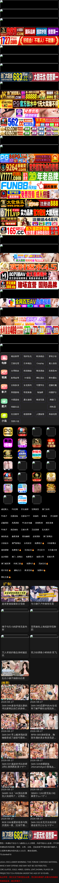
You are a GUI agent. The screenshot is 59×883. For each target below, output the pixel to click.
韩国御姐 (28, 370)
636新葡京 (52, 543)
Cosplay (40, 363)
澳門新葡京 (16, 543)
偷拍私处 (5, 536)
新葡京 (44, 516)
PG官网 (15, 509)
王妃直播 (35, 529)
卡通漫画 (15, 399)
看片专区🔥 (6, 570)
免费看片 (29, 556)
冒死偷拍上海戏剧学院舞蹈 (43, 628)
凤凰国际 (15, 523)
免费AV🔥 (41, 570)
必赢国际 (5, 523)
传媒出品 (15, 406)
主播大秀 (24, 529)
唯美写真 (40, 399)
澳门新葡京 (47, 536)
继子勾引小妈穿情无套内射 (14, 628)
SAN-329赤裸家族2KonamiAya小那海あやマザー (43, 766)
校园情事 (28, 414)
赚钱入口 (17, 570)
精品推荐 (15, 356)
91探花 (28, 377)
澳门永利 (45, 509)
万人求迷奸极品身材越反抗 (14, 654)
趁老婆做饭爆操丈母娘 (13, 603)
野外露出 (53, 377)
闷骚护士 (53, 392)
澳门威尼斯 (5, 563)
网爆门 (53, 399)
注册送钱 (14, 516)
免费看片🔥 (39, 543)
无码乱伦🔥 (29, 550)
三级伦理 (15, 363)
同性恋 (53, 406)
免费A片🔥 (31, 563)
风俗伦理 (53, 414)
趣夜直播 (15, 536)
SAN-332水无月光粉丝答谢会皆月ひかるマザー (43, 823)
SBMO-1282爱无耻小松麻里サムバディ (43, 794)
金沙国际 (5, 556)
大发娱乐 (5, 543)
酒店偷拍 (14, 529)
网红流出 (40, 377)
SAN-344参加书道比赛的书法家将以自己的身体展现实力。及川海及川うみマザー (14, 710)
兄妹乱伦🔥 (43, 563)
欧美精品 (40, 356)
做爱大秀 (40, 556)
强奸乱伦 (28, 356)
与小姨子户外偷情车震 (42, 603)
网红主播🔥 (6, 577)
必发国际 (36, 536)
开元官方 (41, 550)
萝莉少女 (53, 356)
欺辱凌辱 (15, 377)
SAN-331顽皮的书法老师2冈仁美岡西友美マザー (14, 765)
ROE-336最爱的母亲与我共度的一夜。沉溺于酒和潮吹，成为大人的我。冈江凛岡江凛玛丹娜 (14, 826)
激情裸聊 (5, 550)
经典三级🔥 (18, 563)
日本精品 (28, 363)
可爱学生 (40, 385)
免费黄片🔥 (16, 550)
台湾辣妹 (15, 370)
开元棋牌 (24, 509)
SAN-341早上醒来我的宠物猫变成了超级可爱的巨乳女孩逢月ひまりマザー (14, 737)
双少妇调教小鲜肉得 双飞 (44, 652)
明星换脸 (28, 392)
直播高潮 (39, 523)
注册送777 (25, 516)
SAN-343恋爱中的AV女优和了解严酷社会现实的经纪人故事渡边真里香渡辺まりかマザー (44, 710)
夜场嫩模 (26, 536)
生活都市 (15, 414)
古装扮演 (15, 385)
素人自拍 (53, 363)
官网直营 (35, 509)
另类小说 (15, 421)
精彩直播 (49, 523)
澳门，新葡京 (17, 556)
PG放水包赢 (27, 523)
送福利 (35, 516)
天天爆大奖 (52, 550)
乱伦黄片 (45, 529)
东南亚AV (53, 370)
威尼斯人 (5, 509)
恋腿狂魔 (53, 385)
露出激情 (28, 399)
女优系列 (28, 385)
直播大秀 (50, 556)
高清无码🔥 (29, 570)
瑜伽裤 (40, 392)
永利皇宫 (27, 543)
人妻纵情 (40, 414)
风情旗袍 (15, 392)
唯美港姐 (40, 370)
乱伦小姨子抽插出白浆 (13, 678)
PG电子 (4, 516)
